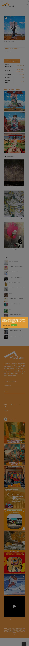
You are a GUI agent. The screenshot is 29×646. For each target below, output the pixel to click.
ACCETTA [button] (14, 325)
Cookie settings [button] (6, 325)
